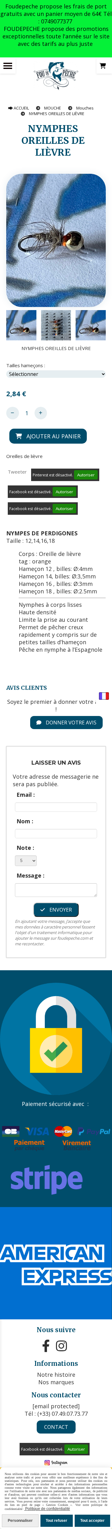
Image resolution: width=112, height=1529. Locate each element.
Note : (25, 847)
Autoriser (86, 475)
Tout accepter (92, 1520)
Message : (30, 875)
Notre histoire (56, 1374)
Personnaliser (20, 1520)
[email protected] (56, 1406)
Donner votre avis (70, 722)
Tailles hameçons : (25, 365)
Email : (25, 794)
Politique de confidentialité (47, 1509)
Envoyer (60, 909)
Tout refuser (56, 1520)
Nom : (24, 821)
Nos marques (56, 1382)
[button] (97, 325)
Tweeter (17, 472)
